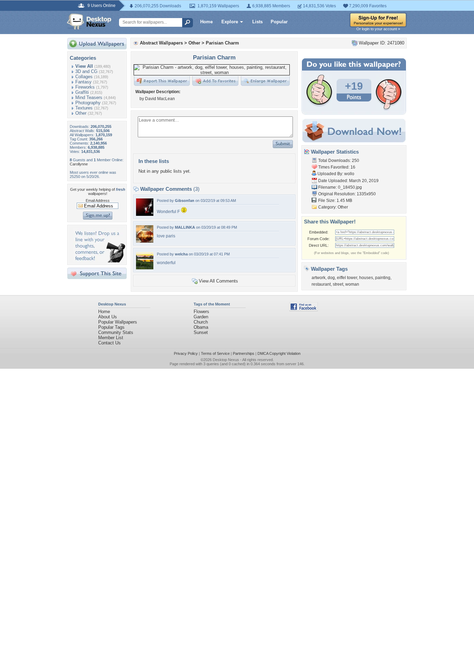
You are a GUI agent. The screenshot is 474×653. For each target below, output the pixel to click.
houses (366, 277)
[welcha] (144, 267)
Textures (84, 108)
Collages (84, 76)
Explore (229, 21)
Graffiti (82, 92)
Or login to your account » (378, 29)
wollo (349, 173)
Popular (279, 21)
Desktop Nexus (226, 360)
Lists (257, 21)
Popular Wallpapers (117, 322)
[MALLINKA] (144, 241)
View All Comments (218, 281)
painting (382, 277)
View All (84, 66)
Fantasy (83, 81)
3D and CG (86, 71)
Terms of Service (215, 353)
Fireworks (85, 87)
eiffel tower (347, 277)
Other (80, 113)
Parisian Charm (222, 43)
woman (352, 284)
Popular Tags (111, 327)
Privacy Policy (186, 353)
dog (331, 277)
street (338, 284)
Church (201, 322)
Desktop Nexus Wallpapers (89, 22)
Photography (88, 102)
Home (206, 21)
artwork (318, 277)
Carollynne (79, 164)
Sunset (201, 332)
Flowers (201, 311)
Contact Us (109, 342)
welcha (181, 254)
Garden (201, 316)
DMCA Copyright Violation (279, 353)
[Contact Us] (99, 260)
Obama (201, 327)
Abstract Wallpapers (161, 43)
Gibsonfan (184, 200)
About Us (107, 316)
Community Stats (115, 332)
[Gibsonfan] (144, 214)
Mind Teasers (88, 97)
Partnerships (243, 353)
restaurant (321, 284)
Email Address (98, 200)
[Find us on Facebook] (303, 309)
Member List (110, 337)
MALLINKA (185, 227)
